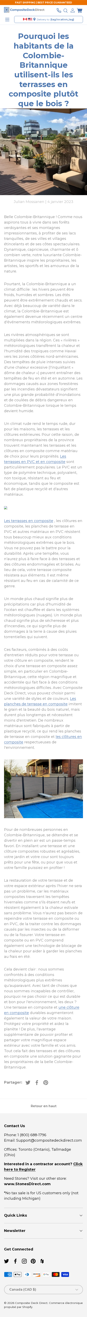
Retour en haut (43, 1106)
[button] (79, 10)
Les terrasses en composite (28, 521)
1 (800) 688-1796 (31, 1135)
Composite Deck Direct (31, 1303)
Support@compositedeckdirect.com (49, 1140)
